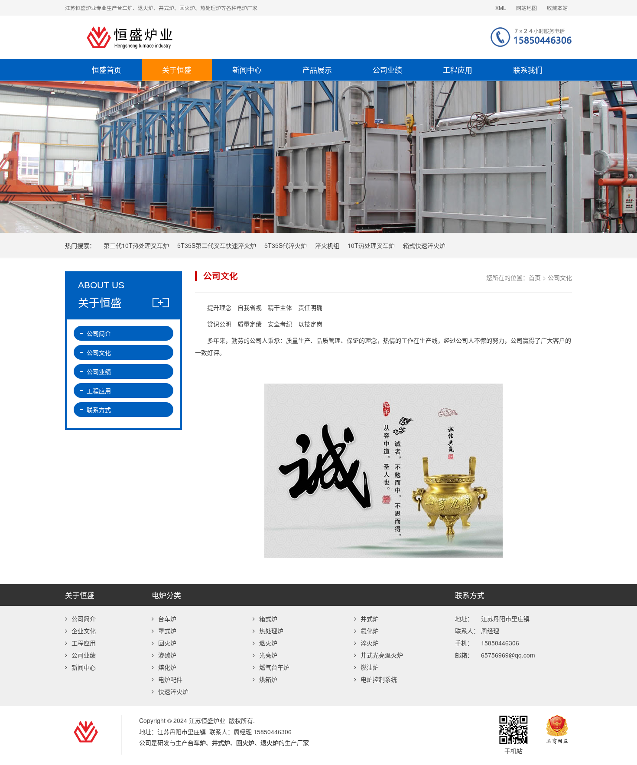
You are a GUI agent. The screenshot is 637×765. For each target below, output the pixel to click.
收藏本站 (557, 7)
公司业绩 (387, 70)
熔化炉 (167, 667)
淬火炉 (370, 642)
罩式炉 (167, 630)
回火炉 (167, 642)
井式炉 (370, 618)
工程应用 (457, 70)
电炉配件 (170, 679)
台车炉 (167, 618)
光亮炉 (268, 655)
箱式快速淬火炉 (424, 245)
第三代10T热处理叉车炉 (136, 245)
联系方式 (99, 409)
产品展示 (317, 70)
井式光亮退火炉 (382, 655)
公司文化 (99, 352)
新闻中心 (247, 70)
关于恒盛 (177, 70)
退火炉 (268, 642)
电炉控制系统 (379, 679)
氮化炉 (370, 630)
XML (500, 7)
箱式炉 (268, 618)
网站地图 (526, 7)
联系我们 (528, 70)
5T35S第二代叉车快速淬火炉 (216, 245)
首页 (535, 277)
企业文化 (84, 630)
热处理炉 (271, 630)
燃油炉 (370, 667)
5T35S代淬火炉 (285, 245)
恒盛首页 (106, 70)
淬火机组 (327, 245)
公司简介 (99, 333)
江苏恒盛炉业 (216, 37)
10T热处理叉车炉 (371, 245)
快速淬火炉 (173, 691)
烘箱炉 (268, 679)
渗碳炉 (167, 655)
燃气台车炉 (274, 667)
